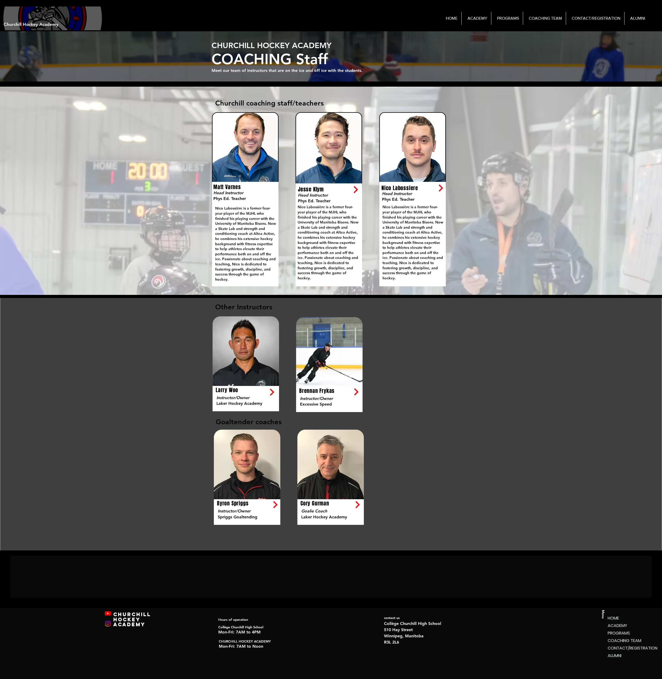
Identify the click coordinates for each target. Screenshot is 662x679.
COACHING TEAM (624, 641)
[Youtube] (107, 613)
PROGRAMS (619, 633)
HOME (613, 618)
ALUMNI (614, 656)
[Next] (356, 190)
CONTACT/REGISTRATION (626, 648)
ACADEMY (617, 626)
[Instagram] (107, 623)
